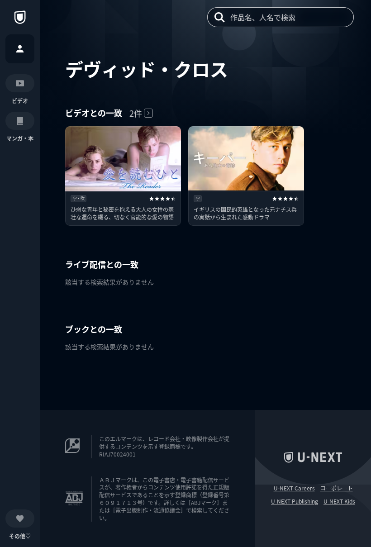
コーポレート (336, 488)
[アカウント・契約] (19, 48)
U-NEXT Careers (294, 488)
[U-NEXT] (20, 17)
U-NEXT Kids (339, 501)
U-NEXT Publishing (294, 501)
